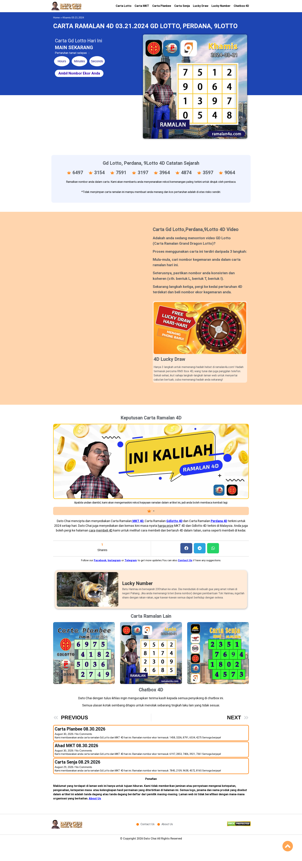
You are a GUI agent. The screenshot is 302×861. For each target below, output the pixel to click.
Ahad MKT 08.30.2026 (76, 745)
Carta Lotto (123, 6)
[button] (186, 548)
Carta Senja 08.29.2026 (77, 762)
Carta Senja (182, 6)
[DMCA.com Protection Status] (239, 825)
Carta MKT (142, 6)
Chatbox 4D (241, 6)
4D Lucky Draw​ (169, 359)
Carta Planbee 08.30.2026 (80, 729)
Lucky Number (221, 6)
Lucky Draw (200, 6)
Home (56, 17)
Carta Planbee (161, 6)
